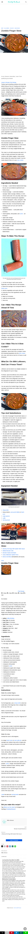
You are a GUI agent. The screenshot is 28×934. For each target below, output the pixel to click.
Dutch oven (4, 288)
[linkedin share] (10, 846)
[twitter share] (2, 846)
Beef (2, 28)
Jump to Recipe (5, 82)
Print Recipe (13, 82)
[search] (26, 2)
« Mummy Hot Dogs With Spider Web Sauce (11, 834)
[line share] (15, 846)
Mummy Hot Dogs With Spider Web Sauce (14, 548)
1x (5, 639)
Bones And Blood (7, 556)
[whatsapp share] (12, 846)
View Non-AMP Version (17, 907)
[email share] (5, 846)
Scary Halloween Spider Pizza (10, 554)
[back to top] (25, 928)
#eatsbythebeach (11, 809)
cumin (21, 213)
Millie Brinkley (10, 618)
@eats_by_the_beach (9, 807)
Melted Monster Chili (8, 550)
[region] (14, 15)
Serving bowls (6, 520)
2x (7, 639)
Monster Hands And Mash (9, 552)
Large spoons (6, 516)
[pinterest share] (7, 846)
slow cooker (20, 160)
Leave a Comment (14, 840)
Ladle (4, 518)
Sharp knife (6, 510)
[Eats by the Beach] (14, 2)
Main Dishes (17, 28)
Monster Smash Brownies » (20, 828)
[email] (7, 932)
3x (9, 639)
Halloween (6, 28)
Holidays (12, 28)
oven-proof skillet (14, 512)
